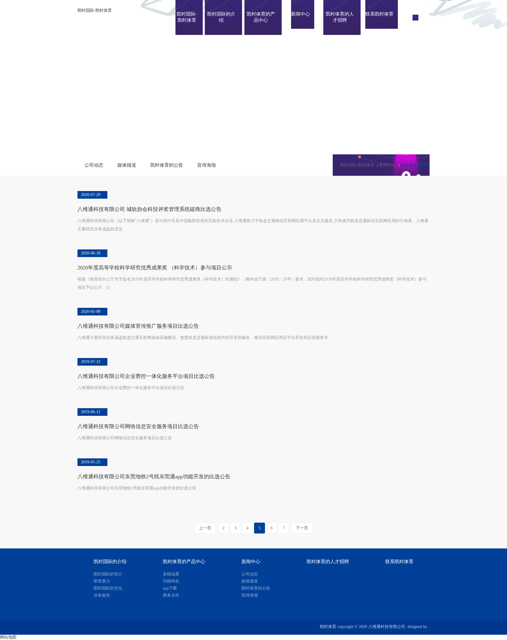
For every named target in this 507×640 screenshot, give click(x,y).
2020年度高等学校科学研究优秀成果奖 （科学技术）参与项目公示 (154, 268)
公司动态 (93, 165)
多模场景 (171, 574)
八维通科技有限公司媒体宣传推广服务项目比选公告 (138, 326)
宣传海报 (206, 165)
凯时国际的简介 (108, 574)
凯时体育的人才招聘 (340, 17)
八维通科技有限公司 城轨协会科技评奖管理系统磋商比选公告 (149, 209)
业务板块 (102, 595)
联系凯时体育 (379, 13)
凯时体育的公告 (166, 165)
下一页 (302, 528)
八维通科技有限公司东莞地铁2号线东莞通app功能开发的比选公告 (153, 476)
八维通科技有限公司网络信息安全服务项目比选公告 (138, 426)
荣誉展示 (102, 581)
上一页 (205, 528)
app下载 (170, 588)
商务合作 (171, 595)
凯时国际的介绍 (221, 17)
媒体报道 (126, 165)
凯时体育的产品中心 (261, 17)
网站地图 (8, 637)
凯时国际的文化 (108, 588)
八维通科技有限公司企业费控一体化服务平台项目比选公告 (146, 376)
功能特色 (171, 581)
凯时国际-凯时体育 (94, 10)
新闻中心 (300, 13)
